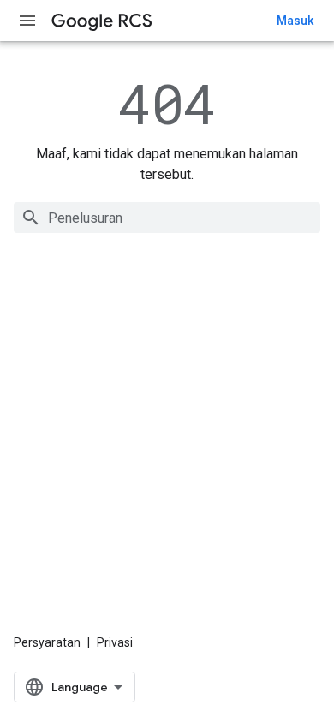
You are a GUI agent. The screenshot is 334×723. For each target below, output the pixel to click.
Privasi (115, 642)
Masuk (295, 20)
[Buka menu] (27, 20)
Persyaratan (47, 642)
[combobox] (167, 217)
